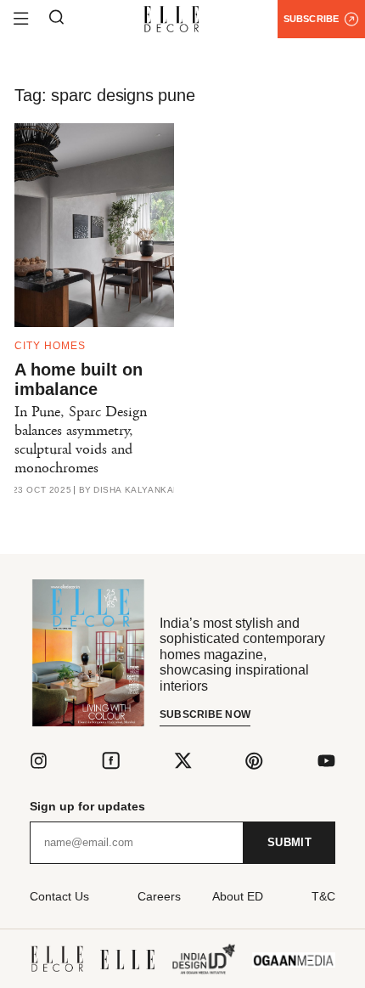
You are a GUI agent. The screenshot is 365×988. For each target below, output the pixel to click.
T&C (323, 896)
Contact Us (59, 896)
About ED (237, 896)
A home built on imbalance (78, 379)
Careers (159, 896)
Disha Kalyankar (136, 490)
